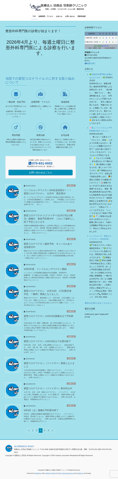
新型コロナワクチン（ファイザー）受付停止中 (48, 388)
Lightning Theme (50, 473)
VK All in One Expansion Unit (66, 473)
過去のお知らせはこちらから (98, 303)
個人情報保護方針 (20, 446)
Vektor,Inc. (80, 473)
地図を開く (91, 63)
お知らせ (71, 185)
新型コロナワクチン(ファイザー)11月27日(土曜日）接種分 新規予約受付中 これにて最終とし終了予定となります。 (49, 218)
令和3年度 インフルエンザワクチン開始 (45, 269)
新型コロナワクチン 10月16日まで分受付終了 (47, 341)
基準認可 (31, 446)
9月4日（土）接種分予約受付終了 (41, 410)
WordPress (38, 473)
